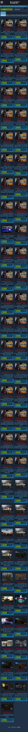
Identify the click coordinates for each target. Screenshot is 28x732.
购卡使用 (5, 37)
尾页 (19, 727)
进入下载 (9, 37)
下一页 (16, 727)
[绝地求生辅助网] (15, 2)
